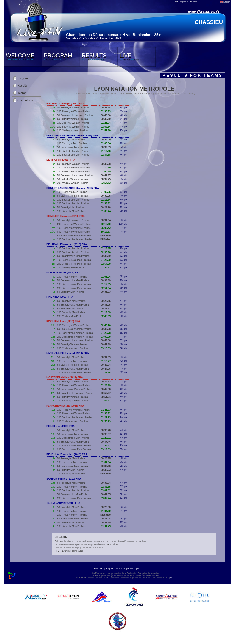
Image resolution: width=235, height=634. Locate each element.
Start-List (120, 568)
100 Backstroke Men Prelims (73, 151)
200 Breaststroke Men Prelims (74, 263)
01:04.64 (106, 462)
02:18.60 (106, 224)
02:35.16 (106, 252)
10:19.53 (106, 231)
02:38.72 (106, 413)
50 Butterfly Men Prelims (70, 207)
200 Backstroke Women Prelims (75, 239)
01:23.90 (106, 259)
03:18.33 (106, 348)
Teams (21, 93)
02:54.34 (106, 288)
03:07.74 (106, 498)
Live (139, 568)
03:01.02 (106, 490)
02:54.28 (106, 263)
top (171, 577)
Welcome (98, 568)
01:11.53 (106, 409)
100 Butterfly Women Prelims (73, 122)
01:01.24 (106, 276)
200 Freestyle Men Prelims (72, 486)
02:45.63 (106, 316)
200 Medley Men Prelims (70, 267)
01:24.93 (106, 445)
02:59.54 (106, 126)
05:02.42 (106, 228)
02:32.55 (106, 486)
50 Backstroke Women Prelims (74, 235)
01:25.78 (106, 332)
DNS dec (105, 235)
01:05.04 (106, 143)
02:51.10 (106, 130)
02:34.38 (106, 154)
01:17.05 (106, 284)
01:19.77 (106, 361)
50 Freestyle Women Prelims (73, 107)
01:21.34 (106, 122)
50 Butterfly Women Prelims (72, 119)
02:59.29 (106, 421)
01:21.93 (106, 417)
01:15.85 (106, 248)
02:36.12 (106, 203)
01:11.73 (106, 526)
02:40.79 (106, 171)
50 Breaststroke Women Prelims (75, 115)
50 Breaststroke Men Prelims (73, 256)
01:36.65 (106, 372)
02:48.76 (106, 325)
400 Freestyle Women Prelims (74, 228)
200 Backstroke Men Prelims (73, 154)
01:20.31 (106, 437)
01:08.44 (106, 211)
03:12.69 (106, 449)
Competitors (25, 100)
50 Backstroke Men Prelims (72, 147)
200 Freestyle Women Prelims (74, 111)
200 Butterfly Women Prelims (73, 126)
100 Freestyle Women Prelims (74, 167)
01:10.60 (106, 167)
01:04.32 (106, 511)
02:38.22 (106, 267)
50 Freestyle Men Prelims (71, 139)
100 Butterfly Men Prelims (71, 211)
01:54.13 (106, 400)
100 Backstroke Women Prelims (75, 332)
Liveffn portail (181, 1)
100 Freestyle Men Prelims (72, 143)
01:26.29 (106, 385)
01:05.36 (106, 192)
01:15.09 (106, 312)
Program (23, 78)
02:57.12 (106, 183)
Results (22, 85)
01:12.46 (106, 151)
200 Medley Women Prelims (72, 130)
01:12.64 (106, 199)
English (226, 2)
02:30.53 (106, 111)
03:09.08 (106, 336)
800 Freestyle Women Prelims (74, 231)
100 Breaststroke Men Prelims (74, 259)
